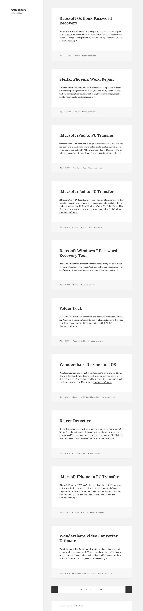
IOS (83, 397)
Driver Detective (75, 420)
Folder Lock (70, 308)
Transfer (76, 168)
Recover (77, 56)
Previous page (54, 589)
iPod (84, 168)
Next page (128, 589)
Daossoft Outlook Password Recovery (85, 21)
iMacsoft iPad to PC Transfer (86, 191)
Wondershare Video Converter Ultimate (88, 538)
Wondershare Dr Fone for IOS (87, 364)
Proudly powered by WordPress (71, 606)
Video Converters (89, 573)
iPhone (92, 397)
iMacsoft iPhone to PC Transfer (89, 476)
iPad (84, 227)
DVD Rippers (78, 573)
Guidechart (18, 9)
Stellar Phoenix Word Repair (86, 79)
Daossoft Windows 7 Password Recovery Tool (88, 253)
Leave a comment (89, 56)
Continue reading (68, 41)
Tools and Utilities (79, 341)
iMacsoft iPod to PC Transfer (86, 135)
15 (102, 589)
